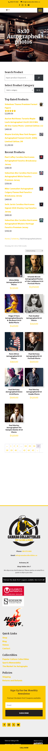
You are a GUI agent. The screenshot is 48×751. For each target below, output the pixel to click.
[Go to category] (38, 90)
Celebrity (15, 238)
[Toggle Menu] (40, 10)
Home (7, 238)
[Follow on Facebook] (4, 725)
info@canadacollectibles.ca (26, 555)
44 (29, 450)
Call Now (24, 747)
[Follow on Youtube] (18, 725)
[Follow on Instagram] (9, 725)
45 (33, 450)
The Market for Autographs (15, 666)
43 (24, 450)
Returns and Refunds (12, 680)
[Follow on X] (13, 725)
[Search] (38, 78)
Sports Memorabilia (11, 662)
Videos (5, 644)
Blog (4, 641)
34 (25, 446)
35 (30, 446)
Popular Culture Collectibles (15, 659)
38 (7, 450)
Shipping (6, 676)
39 (11, 450)
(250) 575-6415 (14, 2)
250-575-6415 (26, 551)
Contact (6, 648)
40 (16, 450)
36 (34, 446)
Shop (4, 637)
